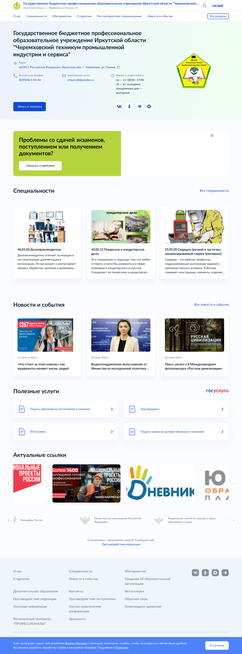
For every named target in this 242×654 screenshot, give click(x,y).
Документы (77, 619)
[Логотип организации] (16, 5)
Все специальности (214, 190)
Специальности (36, 16)
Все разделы (218, 16)
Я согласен (217, 645)
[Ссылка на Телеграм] (139, 106)
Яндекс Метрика (76, 643)
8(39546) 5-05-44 (30, 80)
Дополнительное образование (35, 591)
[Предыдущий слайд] (8, 483)
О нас (17, 16)
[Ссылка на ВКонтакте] (195, 572)
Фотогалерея (134, 591)
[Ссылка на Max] (149, 106)
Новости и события (160, 16)
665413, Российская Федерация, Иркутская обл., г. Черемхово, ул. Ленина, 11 (69, 67)
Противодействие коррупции (121, 544)
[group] (47, 483)
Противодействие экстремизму (92, 599)
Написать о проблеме (40, 165)
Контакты (76, 591)
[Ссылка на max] (215, 572)
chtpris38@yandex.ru (80, 80)
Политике (121, 647)
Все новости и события (211, 304)
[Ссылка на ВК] (119, 106)
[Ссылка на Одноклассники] (129, 106)
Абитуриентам (61, 16)
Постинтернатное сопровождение (119, 16)
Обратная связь (136, 599)
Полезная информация (30, 606)
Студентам (84, 16)
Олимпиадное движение (143, 606)
